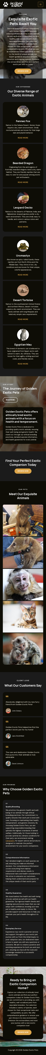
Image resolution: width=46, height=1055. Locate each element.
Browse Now (23, 471)
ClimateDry (10, 841)
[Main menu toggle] (40, 4)
